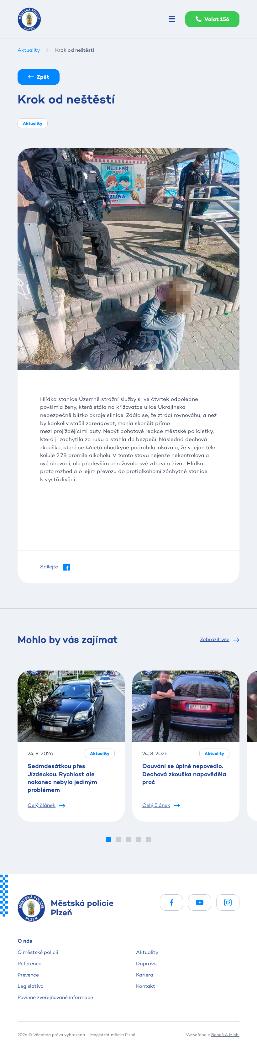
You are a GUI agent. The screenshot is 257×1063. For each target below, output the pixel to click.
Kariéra (144, 975)
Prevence (28, 975)
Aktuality (147, 952)
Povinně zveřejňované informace (55, 997)
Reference (29, 963)
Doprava (146, 963)
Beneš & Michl (225, 1034)
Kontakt (145, 986)
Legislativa (31, 986)
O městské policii (38, 952)
